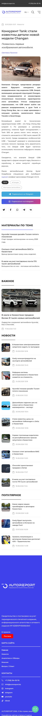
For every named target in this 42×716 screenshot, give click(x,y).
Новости (20, 24)
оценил (5, 177)
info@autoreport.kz (8, 3)
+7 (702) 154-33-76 (34, 3)
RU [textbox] (26, 12)
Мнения (5, 662)
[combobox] (26, 12)
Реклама (7, 636)
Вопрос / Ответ (8, 666)
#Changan (15, 182)
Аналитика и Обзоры (10, 658)
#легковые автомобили (11, 187)
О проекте (6, 632)
